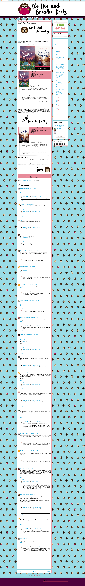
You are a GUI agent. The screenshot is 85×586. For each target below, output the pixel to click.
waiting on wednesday (44, 181)
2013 (56, 118)
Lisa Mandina (22, 234)
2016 (56, 114)
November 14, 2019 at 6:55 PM (36, 196)
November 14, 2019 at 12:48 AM (32, 433)
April (57, 105)
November (57, 52)
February (57, 108)
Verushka (22, 204)
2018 (56, 111)
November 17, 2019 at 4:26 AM (30, 494)
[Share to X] (36, 180)
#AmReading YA (58, 58)
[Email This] (34, 180)
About (24, 17)
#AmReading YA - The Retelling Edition (59, 92)
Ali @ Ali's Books (23, 284)
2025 (56, 43)
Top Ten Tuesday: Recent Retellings (59, 80)
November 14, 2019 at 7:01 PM (36, 384)
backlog (21, 181)
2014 (56, 116)
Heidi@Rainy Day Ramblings (25, 356)
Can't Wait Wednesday (26, 181)
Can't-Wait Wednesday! (59, 55)
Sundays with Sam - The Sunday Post (60, 60)
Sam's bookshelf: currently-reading (60, 126)
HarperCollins (33, 181)
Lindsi (21, 468)
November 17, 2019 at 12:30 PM (27, 518)
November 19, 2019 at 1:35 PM (27, 538)
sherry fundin (22, 266)
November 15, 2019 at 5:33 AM (36, 460)
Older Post (49, 571)
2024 (56, 44)
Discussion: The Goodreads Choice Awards (59, 86)
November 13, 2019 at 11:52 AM (30, 266)
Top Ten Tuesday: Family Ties (60, 57)
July (56, 101)
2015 (56, 115)
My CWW (22, 304)
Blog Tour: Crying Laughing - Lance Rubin (60, 65)
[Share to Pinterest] (38, 180)
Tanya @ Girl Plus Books (24, 250)
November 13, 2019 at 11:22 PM (34, 410)
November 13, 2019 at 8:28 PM (33, 392)
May (56, 104)
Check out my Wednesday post (25, 237)
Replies (23, 194)
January (57, 109)
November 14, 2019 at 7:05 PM (36, 441)
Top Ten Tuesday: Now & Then (60, 68)
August (57, 100)
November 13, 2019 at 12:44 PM (34, 300)
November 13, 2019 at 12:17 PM (32, 284)
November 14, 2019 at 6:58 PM (36, 275)
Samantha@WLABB (26, 196)
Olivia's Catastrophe (23, 433)
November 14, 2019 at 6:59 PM (36, 291)
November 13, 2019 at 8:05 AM (28, 220)
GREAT (24, 341)
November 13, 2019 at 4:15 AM (31, 188)
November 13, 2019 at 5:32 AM (29, 204)
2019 (56, 50)
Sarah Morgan (58, 132)
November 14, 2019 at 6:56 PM (36, 211)
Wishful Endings (39, 36)
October (57, 97)
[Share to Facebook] (37, 180)
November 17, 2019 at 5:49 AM (36, 507)
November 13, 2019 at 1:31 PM (33, 317)
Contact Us (42, 17)
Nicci (21, 538)
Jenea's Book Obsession (24, 300)
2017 (56, 112)
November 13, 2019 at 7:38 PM (35, 356)
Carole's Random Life (24, 392)
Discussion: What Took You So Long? (60, 62)
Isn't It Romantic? (58, 82)
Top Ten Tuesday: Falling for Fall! (60, 90)
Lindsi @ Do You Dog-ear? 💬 (25, 475)
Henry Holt (37, 181)
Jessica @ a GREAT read (24, 334)
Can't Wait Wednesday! (59, 78)
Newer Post (20, 571)
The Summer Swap (59, 131)
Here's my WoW (23, 339)
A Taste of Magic (58, 128)
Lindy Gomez (22, 372)
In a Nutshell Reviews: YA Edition (59, 54)
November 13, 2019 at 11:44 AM (34, 250)
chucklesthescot (23, 188)
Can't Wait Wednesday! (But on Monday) (60, 70)
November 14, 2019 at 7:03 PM (36, 421)
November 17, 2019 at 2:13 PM (36, 528)
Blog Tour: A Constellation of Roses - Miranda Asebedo (60, 67)
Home (19, 17)
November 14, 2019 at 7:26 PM (33, 450)
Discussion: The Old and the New (60, 77)
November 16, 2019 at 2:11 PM (36, 481)
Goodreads (32, 77)
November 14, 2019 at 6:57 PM (36, 243)
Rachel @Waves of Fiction (24, 410)
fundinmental (25, 270)
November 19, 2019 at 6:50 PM (36, 546)
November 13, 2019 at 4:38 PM (34, 334)
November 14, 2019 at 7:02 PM (36, 400)
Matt (21, 518)
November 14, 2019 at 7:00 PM (36, 325)
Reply (21, 192)
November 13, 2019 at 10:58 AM (30, 234)
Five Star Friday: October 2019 (60, 95)
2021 (56, 47)
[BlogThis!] (35, 180)
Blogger (44, 583)
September (57, 98)
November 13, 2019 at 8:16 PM (30, 372)
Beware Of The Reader (24, 317)
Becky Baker (22, 494)
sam (40, 181)
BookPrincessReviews (24, 450)
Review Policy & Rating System (32, 17)
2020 (56, 48)
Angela (21, 220)
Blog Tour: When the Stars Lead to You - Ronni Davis (60, 75)
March (57, 107)
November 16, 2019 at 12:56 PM (28, 468)
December (57, 51)
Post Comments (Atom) (36, 575)
